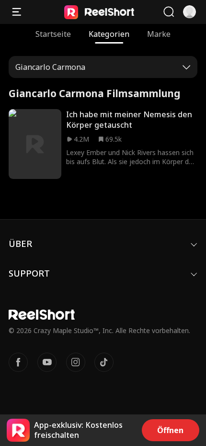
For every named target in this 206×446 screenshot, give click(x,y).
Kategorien (109, 34)
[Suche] (168, 12)
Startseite (53, 34)
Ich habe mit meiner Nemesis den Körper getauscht (129, 119)
